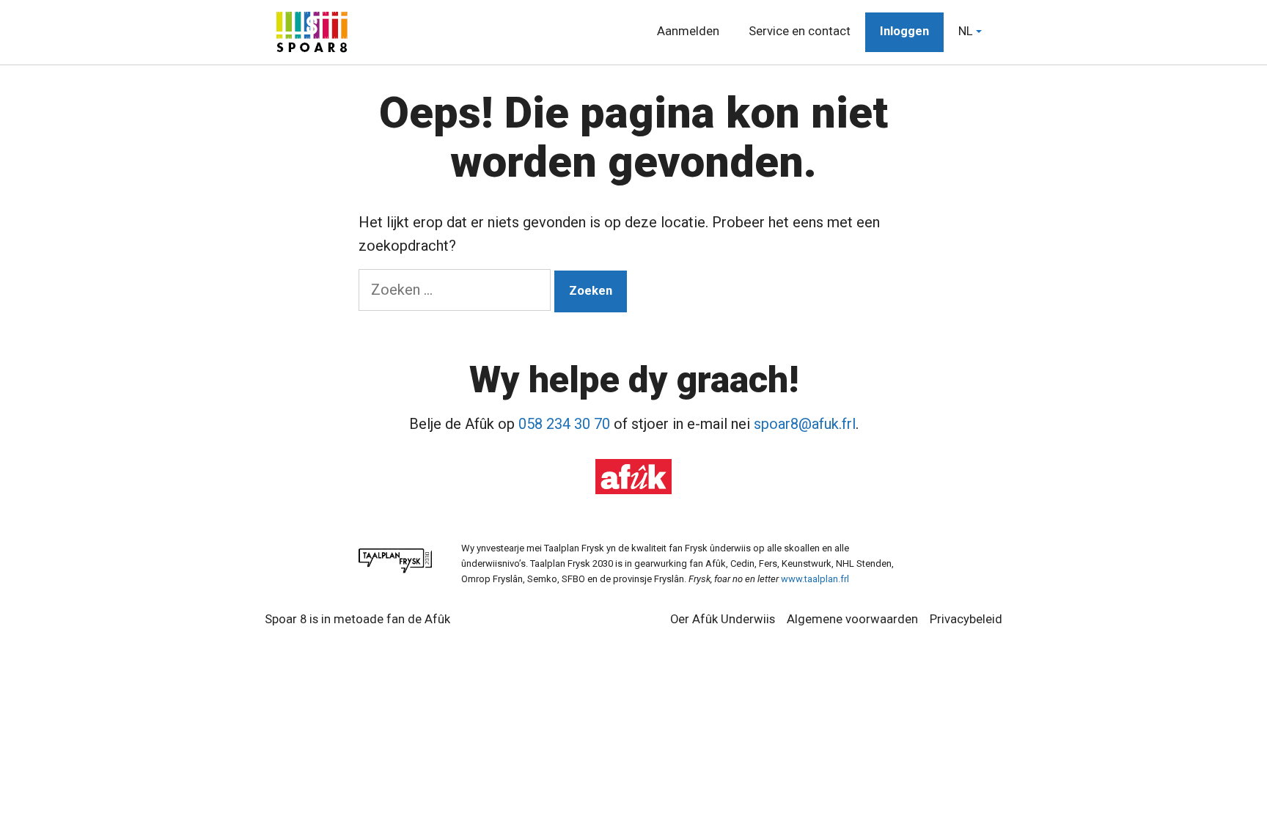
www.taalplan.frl (815, 578)
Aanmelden (688, 32)
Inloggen (904, 32)
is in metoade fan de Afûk (379, 619)
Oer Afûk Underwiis (722, 619)
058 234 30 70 (564, 424)
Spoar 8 (285, 619)
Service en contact (800, 32)
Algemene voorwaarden (852, 619)
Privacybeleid (966, 619)
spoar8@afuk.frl (805, 424)
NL (965, 32)
